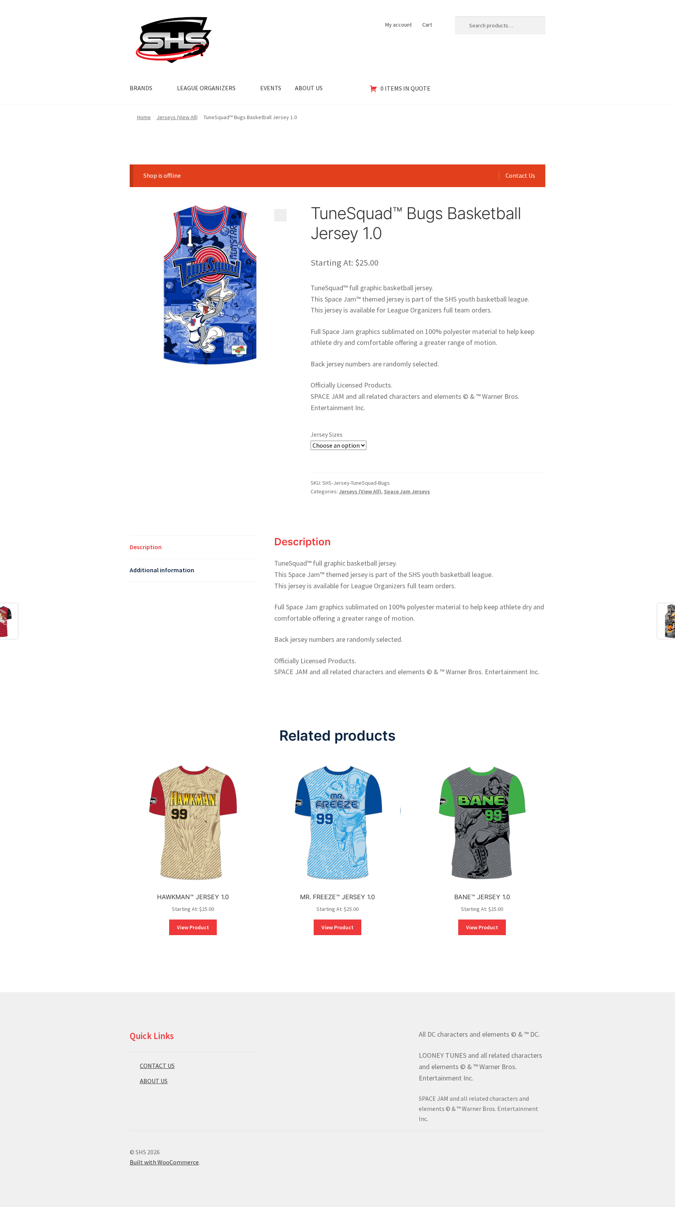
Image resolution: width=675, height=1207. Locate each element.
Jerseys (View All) (177, 117)
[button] (280, 215)
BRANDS (141, 88)
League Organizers (206, 88)
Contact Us (520, 175)
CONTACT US (157, 1066)
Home (144, 117)
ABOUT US (154, 1081)
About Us (309, 88)
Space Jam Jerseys (407, 491)
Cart (427, 24)
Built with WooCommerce (164, 1162)
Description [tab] (146, 547)
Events (270, 88)
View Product (193, 927)
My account (398, 24)
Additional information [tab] (162, 570)
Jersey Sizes (327, 434)
